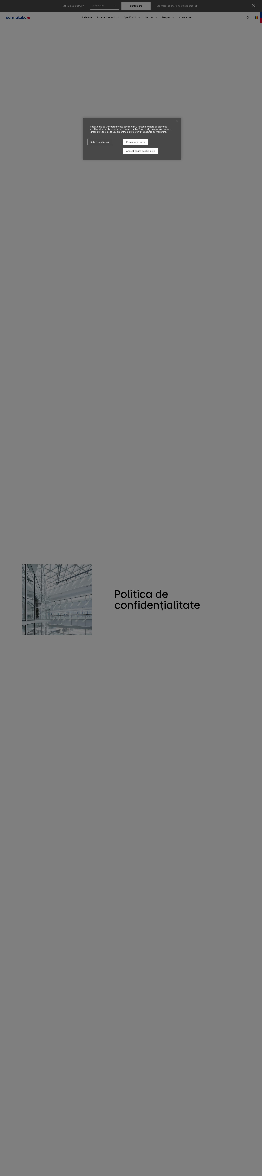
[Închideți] (177, 121)
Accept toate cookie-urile (140, 151)
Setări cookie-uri (100, 142)
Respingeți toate (135, 142)
